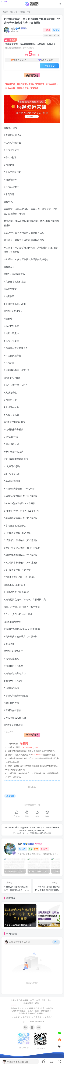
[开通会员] (60, 1040)
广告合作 (37, 1017)
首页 (6, 12)
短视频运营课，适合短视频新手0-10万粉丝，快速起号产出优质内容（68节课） (32, 21)
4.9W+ (23, 849)
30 (37, 849)
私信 (57, 29)
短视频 (22, 12)
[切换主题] (60, 1046)
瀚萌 (13, 28)
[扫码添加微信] (60, 1033)
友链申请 (16, 1017)
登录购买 (50, 65)
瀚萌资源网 (39, 1021)
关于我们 (48, 1017)
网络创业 (13, 12)
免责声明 (27, 1017)
